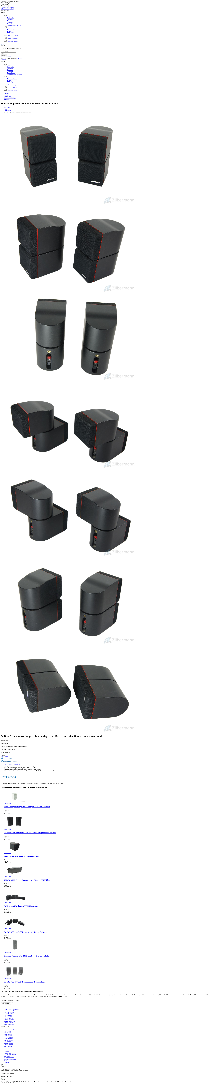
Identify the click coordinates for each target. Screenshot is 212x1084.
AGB (5, 1060)
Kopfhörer (10, 21)
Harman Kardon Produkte (11, 1029)
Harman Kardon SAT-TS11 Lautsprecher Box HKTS (26, 956)
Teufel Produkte (8, 1034)
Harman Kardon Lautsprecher (12, 1007)
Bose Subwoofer (8, 1013)
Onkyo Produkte (8, 1040)
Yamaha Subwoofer (9, 1019)
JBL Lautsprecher (8, 1018)
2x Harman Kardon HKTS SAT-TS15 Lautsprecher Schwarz (30, 833)
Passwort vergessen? (6, 56)
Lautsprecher (10, 18)
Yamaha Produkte (8, 1043)
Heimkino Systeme (12, 29)
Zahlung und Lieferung (10, 96)
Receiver (9, 31)
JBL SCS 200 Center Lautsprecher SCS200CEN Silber (27, 880)
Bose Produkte (8, 1031)
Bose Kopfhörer (8, 1015)
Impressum (7, 1056)
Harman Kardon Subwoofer (11, 1009)
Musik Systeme (11, 24)
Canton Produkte (8, 1037)
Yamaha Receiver (8, 1022)
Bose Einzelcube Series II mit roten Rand (21, 856)
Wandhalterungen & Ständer (14, 25)
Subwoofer (10, 19)
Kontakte (6, 99)
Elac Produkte (7, 1032)
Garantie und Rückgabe (10, 98)
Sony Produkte (8, 1046)
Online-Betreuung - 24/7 (7, 9)
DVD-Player (10, 32)
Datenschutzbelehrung (10, 1059)
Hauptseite (7, 107)
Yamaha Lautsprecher (9, 1021)
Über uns (6, 93)
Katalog (6, 95)
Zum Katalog (4, 756)
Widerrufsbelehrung (9, 1057)
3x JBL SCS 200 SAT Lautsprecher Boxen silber (24, 982)
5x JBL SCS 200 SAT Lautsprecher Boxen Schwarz (25, 932)
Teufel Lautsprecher (9, 1024)
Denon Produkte (8, 1038)
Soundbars (10, 22)
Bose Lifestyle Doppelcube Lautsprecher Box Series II (27, 807)
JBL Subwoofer (8, 1016)
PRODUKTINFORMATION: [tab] (12, 764)
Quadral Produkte (8, 1044)
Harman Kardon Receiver (10, 1010)
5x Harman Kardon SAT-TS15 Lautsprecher (23, 906)
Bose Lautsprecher (9, 1012)
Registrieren (19, 58)
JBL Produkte (7, 1041)
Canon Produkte (8, 1035)
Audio (5, 109)
